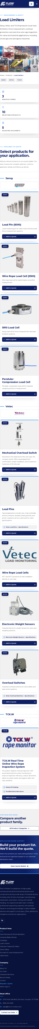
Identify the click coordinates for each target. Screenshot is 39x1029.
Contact (3, 981)
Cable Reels (4, 956)
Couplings (3, 940)
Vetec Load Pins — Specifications (17, 527)
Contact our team (8, 1012)
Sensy (3, 80)
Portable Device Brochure (15, 791)
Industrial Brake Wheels (8, 937)
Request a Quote (6, 984)
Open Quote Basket (18, 866)
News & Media (5, 977)
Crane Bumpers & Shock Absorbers (12, 934)
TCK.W (19, 80)
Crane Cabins (4, 949)
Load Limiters (5, 943)
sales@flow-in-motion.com (12, 1007)
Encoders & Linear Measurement (11, 952)
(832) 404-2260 (8, 1003)
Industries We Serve (7, 974)
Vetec (11, 80)
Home (2, 75)
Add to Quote (11, 236)
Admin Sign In (5, 987)
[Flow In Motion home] (9, 3)
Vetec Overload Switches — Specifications (20, 696)
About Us (3, 968)
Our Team (3, 971)
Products (9, 75)
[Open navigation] (37, 4)
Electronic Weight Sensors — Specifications (21, 637)
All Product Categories (18, 828)
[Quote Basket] (31, 4)
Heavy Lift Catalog (12, 787)
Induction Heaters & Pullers (9, 946)
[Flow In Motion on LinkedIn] (2, 920)
